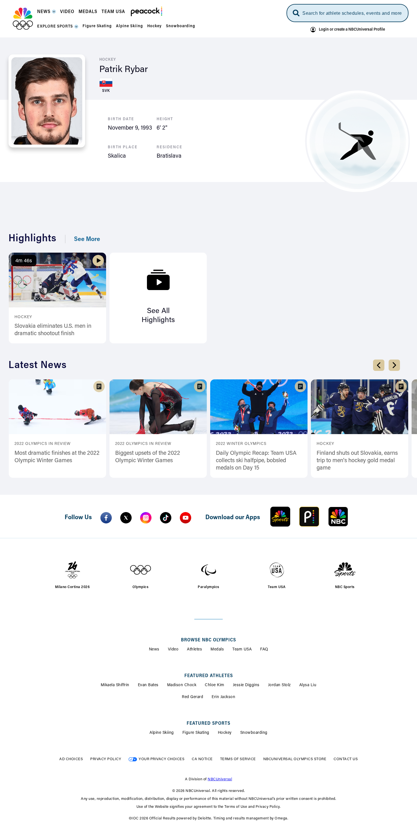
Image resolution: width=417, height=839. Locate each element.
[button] (46, 13)
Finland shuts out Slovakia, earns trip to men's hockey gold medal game (357, 461)
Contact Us (346, 759)
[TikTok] (165, 517)
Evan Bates (148, 685)
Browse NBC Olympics (208, 640)
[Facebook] (106, 517)
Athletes (194, 650)
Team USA (242, 650)
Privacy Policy (105, 759)
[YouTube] (185, 517)
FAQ (264, 650)
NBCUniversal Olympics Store (295, 759)
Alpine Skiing (161, 733)
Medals (217, 650)
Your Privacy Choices (161, 759)
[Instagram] (145, 517)
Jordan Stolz (279, 685)
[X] (126, 517)
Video (173, 650)
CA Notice (202, 759)
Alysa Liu (308, 685)
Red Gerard (192, 697)
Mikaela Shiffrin (115, 685)
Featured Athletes (208, 676)
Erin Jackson (223, 697)
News (154, 650)
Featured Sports (208, 724)
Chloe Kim (214, 685)
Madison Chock (182, 685)
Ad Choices (71, 759)
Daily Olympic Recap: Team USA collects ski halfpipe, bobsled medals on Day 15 (256, 461)
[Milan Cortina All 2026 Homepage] (23, 19)
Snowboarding (254, 733)
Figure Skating (195, 733)
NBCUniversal (220, 779)
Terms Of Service (238, 759)
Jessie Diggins (246, 685)
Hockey (225, 733)
